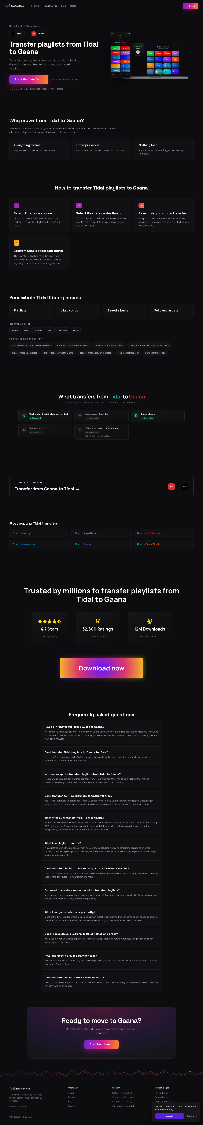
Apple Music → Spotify (122, 1101)
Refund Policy (161, 1097)
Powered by (13, 1106)
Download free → (101, 1044)
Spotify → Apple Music (122, 1093)
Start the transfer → (29, 79)
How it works (50, 5)
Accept (169, 1116)
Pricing (35, 5)
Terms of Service (163, 1101)
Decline (190, 1116)
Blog (63, 5)
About (71, 1093)
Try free (190, 5)
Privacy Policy (161, 1093)
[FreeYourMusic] (15, 6)
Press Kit (72, 1106)
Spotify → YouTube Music (123, 1097)
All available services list (123, 1106)
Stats (73, 5)
